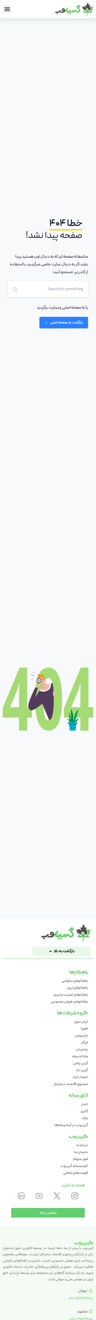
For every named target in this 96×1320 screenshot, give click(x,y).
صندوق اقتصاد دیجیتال (70, 1084)
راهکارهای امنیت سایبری (70, 995)
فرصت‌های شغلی (75, 1173)
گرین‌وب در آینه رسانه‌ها (71, 1125)
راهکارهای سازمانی (75, 981)
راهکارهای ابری (77, 988)
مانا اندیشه (80, 1056)
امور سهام (80, 1159)
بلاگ (85, 1118)
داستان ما (81, 1152)
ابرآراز (84, 1042)
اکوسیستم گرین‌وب (74, 1166)
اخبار (84, 1104)
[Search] (15, 289)
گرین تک (81, 1070)
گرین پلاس (80, 1063)
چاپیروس (81, 1035)
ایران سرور (81, 1021)
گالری (84, 1111)
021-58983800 (81, 1298)
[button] (7, 9)
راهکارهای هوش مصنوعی (69, 1001)
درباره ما (82, 1145)
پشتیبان (82, 1049)
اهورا (84, 1028)
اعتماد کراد (80, 1077)
